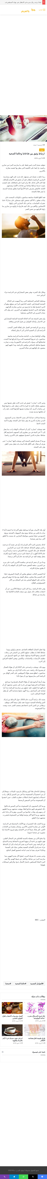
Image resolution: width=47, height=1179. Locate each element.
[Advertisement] (23, 40)
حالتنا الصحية (20, 983)
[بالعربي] (29, 9)
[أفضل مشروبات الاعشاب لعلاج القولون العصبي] (12, 1008)
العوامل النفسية (36, 983)
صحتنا (7, 983)
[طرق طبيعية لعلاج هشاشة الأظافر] (34, 1030)
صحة (34, 145)
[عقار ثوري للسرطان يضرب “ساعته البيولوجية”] (34, 1008)
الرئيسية (40, 145)
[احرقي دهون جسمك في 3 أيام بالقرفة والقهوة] (12, 1030)
